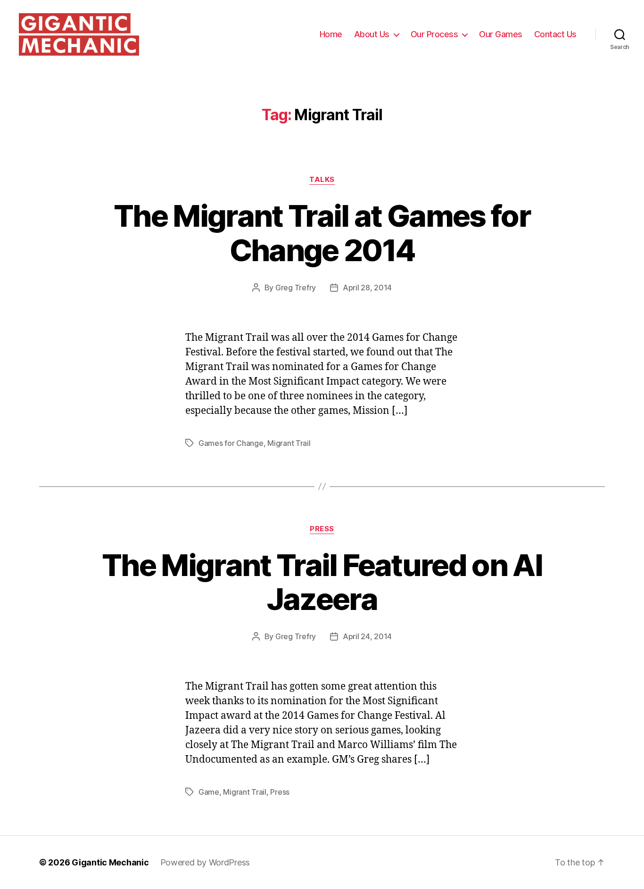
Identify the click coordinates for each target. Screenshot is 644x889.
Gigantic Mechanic (110, 862)
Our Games (500, 34)
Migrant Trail (289, 443)
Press (322, 529)
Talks (322, 179)
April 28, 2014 (367, 287)
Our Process (434, 34)
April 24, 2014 (367, 636)
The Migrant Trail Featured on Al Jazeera (322, 582)
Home (331, 34)
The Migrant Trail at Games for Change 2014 (322, 233)
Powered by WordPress (205, 862)
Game (208, 792)
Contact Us (555, 34)
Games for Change (231, 443)
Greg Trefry (295, 287)
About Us (371, 34)
